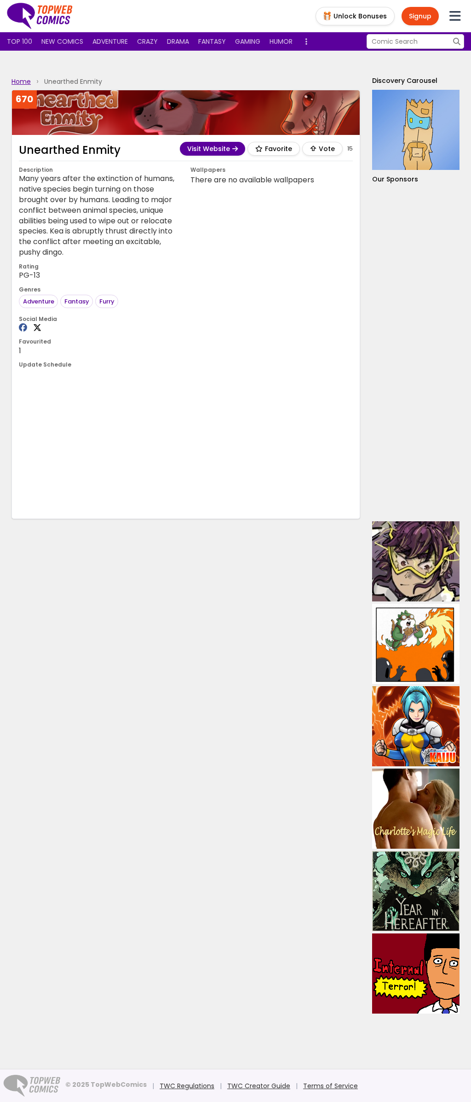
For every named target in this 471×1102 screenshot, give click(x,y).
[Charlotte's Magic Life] (416, 809)
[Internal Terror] (416, 973)
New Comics (62, 41)
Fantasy (212, 41)
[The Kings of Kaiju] (416, 726)
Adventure (110, 41)
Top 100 (19, 41)
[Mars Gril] (416, 130)
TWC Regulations (187, 1085)
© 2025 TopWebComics (106, 1084)
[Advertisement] (186, 442)
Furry (107, 301)
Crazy (147, 41)
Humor (281, 41)
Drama (178, 41)
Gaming (247, 41)
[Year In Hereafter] (416, 891)
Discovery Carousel (404, 80)
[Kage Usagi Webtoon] (416, 644)
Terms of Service (330, 1085)
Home (21, 81)
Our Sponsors (395, 179)
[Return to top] (40, 16)
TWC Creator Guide (258, 1085)
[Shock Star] (416, 561)
